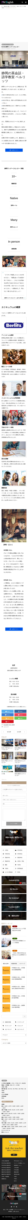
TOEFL (19, 864)
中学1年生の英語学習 (6, 1163)
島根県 (20, 1122)
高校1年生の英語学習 (6, 1169)
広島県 (8, 1122)
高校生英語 (16, 1172)
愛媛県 (12, 1124)
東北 (2, 1106)
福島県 (4, 1108)
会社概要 (11, 1209)
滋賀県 (21, 1119)
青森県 (6, 1106)
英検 (6, 864)
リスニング (20, 1025)
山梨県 (4, 1111)
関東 (2, 1113)
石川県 (17, 1109)
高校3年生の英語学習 (6, 1174)
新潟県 (9, 1109)
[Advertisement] (14, 27)
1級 (25, 1088)
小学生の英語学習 (5, 1160)
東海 (2, 1117)
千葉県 (18, 1113)
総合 (4, 1209)
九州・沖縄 (4, 1126)
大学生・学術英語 (5, 1176)
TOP (7, 1209)
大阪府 (6, 1119)
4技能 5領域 (8, 1022)
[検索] (22, 2)
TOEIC (6, 868)
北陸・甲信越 (4, 1109)
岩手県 (10, 1106)
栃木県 (8, 1115)
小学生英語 (16, 1167)
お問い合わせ (16, 1211)
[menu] (25, 2)
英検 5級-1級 (4, 1088)
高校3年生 (7, 861)
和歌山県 (4, 1121)
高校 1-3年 (12, 1085)
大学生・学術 (20, 861)
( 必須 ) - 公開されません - (9, 799)
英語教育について (17, 1165)
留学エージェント (5, 1132)
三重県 (14, 1117)
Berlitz (10, 724)
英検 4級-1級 (16, 1174)
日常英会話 (20, 868)
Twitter (11, 1206)
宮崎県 (4, 1128)
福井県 (21, 1109)
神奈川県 (10, 1113)
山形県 (21, 1106)
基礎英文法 (4, 1178)
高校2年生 (19, 857)
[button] (14, 150)
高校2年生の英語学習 (6, 1172)
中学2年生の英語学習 (6, 1165)
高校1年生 (7, 857)
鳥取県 (16, 1122)
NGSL (18, 872)
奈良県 (17, 1119)
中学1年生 (19, 850)
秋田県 (17, 1106)
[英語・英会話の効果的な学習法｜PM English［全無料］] (7, 2)
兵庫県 (10, 1119)
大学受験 (18, 1085)
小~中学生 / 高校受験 (6, 1083)
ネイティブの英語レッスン (19, 1163)
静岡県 (13, 724)
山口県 (24, 1122)
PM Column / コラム (18, 1160)
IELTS (15, 1181)
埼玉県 (14, 1113)
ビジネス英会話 (9, 872)
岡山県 (12, 1122)
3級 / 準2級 (15, 1088)
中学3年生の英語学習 (6, 1167)
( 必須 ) (5, 795)
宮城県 (14, 1106)
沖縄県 (13, 1128)
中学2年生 (7, 853)
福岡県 (8, 1126)
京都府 (14, 1119)
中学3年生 (19, 853)
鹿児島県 (8, 1128)
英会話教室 (6, 724)
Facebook (14, 1206)
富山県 (13, 1109)
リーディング (20, 1022)
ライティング (8, 1025)
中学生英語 (16, 1169)
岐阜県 (10, 1117)
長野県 (8, 1111)
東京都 (6, 1113)
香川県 (8, 1124)
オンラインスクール (6, 1130)
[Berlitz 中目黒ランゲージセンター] (8, 732)
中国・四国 (4, 1122)
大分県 (24, 1126)
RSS (16, 1206)
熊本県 (20, 1126)
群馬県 (22, 1113)
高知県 (16, 1124)
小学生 (6, 850)
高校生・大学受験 (5, 1085)
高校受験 (24, 1083)
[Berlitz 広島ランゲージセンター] (20, 732)
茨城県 (4, 1115)
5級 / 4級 (10, 1088)
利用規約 (10, 1211)
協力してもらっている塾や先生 (7, 44)
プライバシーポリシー (19, 1209)
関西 (2, 1119)
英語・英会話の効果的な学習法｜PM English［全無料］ (12, 1216)
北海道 (3, 1104)
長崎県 (16, 1126)
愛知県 (6, 1117)
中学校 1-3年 (18, 1083)
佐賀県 (12, 1126)
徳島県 (4, 1124)
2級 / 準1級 (21, 1088)
